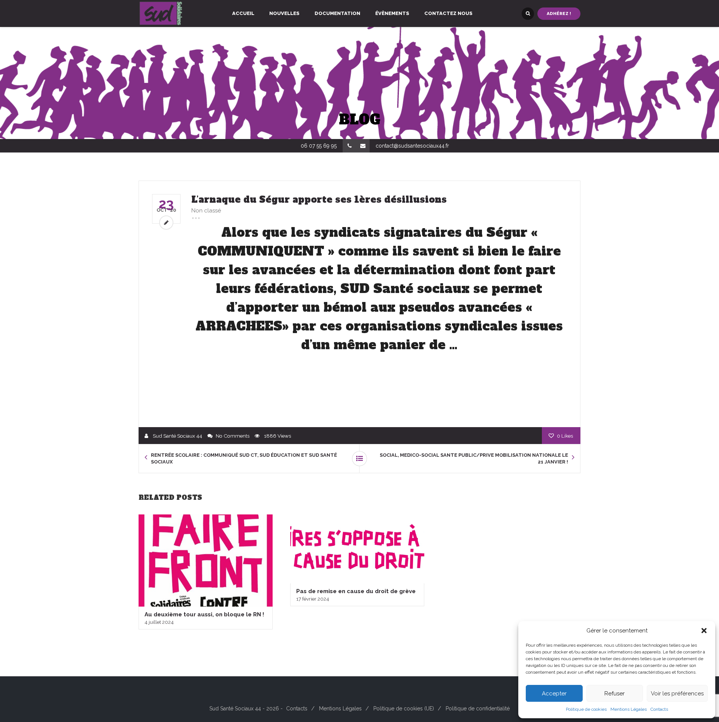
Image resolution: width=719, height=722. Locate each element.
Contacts (659, 709)
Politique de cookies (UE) (403, 709)
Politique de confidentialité (478, 709)
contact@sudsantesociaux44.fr (412, 146)
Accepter (554, 693)
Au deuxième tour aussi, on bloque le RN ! (204, 614)
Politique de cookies (586, 709)
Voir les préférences (677, 693)
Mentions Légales (628, 709)
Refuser (614, 693)
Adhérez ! (559, 13)
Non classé (206, 210)
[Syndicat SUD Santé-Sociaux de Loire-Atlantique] (161, 13)
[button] (704, 630)
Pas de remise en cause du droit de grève (356, 591)
